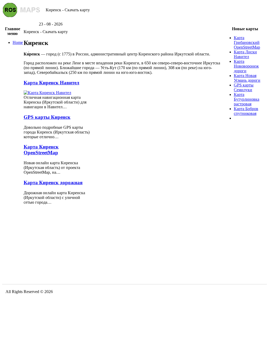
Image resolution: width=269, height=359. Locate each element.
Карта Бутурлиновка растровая (246, 99)
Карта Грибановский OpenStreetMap (247, 42)
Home (18, 42)
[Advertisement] (134, 20)
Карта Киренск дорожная (53, 182)
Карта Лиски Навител (245, 54)
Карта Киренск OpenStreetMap (41, 149)
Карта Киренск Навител (51, 82)
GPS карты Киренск (47, 117)
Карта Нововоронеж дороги (246, 66)
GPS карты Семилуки (244, 87)
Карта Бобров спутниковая (246, 111)
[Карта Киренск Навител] (47, 92)
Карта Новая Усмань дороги (247, 78)
